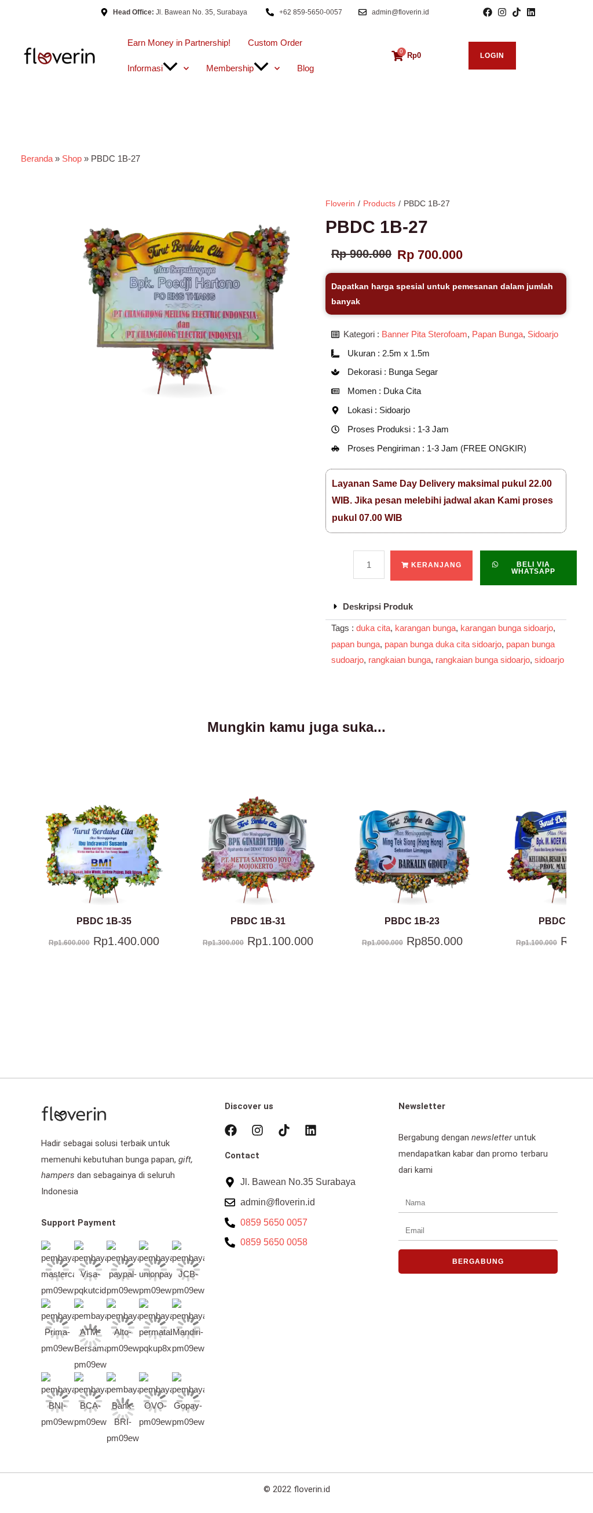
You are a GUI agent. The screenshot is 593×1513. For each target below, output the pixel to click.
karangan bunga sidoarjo (506, 628)
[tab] (445, 606)
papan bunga (355, 644)
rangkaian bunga (399, 660)
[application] (170, 68)
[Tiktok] (516, 12)
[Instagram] (502, 12)
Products (379, 203)
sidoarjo (549, 660)
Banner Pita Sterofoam (424, 334)
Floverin (340, 203)
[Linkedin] (531, 12)
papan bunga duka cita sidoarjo (443, 644)
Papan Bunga (497, 334)
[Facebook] (487, 12)
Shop (72, 158)
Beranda (37, 158)
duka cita (373, 628)
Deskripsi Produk (378, 606)
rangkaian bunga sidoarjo (482, 660)
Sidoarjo (543, 334)
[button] (528, 567)
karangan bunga (425, 628)
